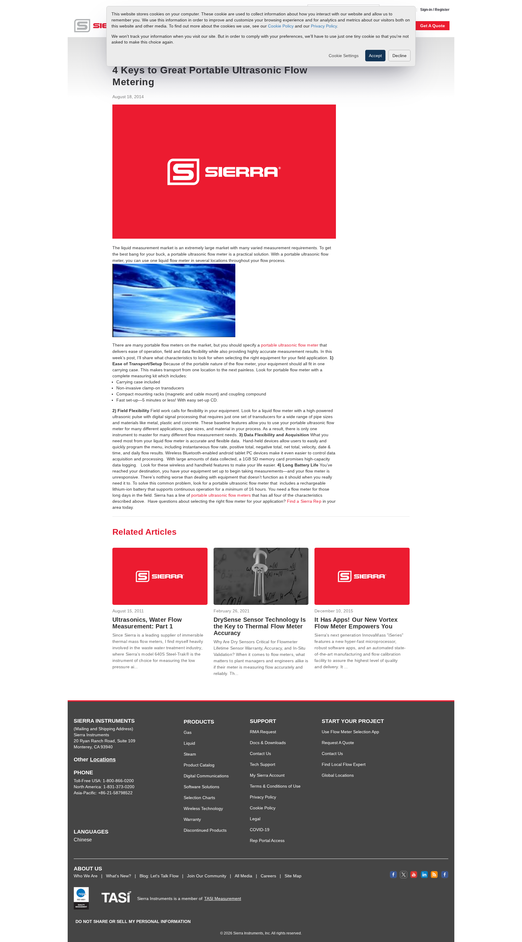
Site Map (293, 875)
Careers (268, 875)
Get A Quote (432, 25)
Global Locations (338, 775)
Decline (399, 55)
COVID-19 (259, 829)
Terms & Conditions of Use (275, 786)
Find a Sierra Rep (304, 501)
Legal (255, 818)
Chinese (83, 839)
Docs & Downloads (268, 742)
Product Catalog (199, 765)
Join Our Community (206, 875)
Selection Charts (199, 797)
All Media (243, 875)
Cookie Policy (281, 25)
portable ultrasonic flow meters (221, 495)
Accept (375, 55)
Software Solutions (201, 786)
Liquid (189, 743)
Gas (188, 732)
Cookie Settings (344, 55)
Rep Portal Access (267, 840)
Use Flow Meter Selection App (350, 731)
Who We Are (86, 875)
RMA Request (263, 731)
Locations (103, 760)
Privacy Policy (324, 25)
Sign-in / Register (435, 10)
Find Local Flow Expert (344, 764)
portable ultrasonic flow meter (289, 345)
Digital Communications (206, 775)
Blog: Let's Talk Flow (159, 875)
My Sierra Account (267, 775)
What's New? (118, 875)
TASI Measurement (222, 898)
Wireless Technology (203, 808)
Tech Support (262, 764)
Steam (190, 754)
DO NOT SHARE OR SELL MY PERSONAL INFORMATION (133, 921)
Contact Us (260, 753)
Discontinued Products (205, 830)
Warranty (192, 819)
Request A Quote (338, 742)
